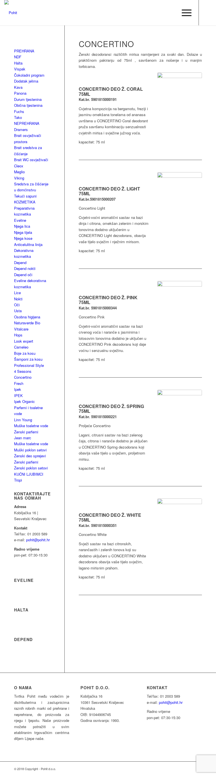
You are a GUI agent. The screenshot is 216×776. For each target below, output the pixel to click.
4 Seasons (23, 371)
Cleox (18, 165)
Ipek (17, 389)
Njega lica (22, 226)
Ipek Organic (24, 401)
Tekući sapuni (25, 196)
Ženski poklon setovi (31, 468)
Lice (17, 292)
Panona (20, 93)
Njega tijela (23, 232)
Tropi (18, 480)
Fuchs (19, 111)
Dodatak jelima (26, 81)
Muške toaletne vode (31, 425)
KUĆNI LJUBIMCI (28, 474)
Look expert (23, 341)
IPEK (18, 395)
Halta (18, 63)
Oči (17, 304)
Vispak (19, 69)
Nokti (18, 298)
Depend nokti (24, 268)
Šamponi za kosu (28, 359)
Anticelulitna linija (28, 244)
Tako (18, 117)
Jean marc (22, 437)
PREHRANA (24, 51)
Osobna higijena (27, 317)
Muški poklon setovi (30, 450)
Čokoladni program (29, 75)
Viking (19, 178)
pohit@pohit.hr (38, 539)
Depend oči (23, 274)
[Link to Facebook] (207, 12)
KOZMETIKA (24, 202)
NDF (17, 56)
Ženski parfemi (26, 431)
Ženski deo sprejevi (30, 455)
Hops (18, 335)
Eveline (20, 220)
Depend (20, 262)
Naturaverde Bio (27, 322)
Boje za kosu (24, 353)
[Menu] (184, 12)
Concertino (23, 377)
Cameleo (21, 347)
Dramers (21, 129)
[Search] (170, 12)
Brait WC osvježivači (31, 159)
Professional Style (29, 365)
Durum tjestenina (28, 99)
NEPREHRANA (26, 123)
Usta (18, 310)
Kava (18, 87)
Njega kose (23, 238)
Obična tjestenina (28, 105)
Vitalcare (21, 329)
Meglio (19, 171)
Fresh (18, 383)
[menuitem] (170, 12)
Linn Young (23, 419)
